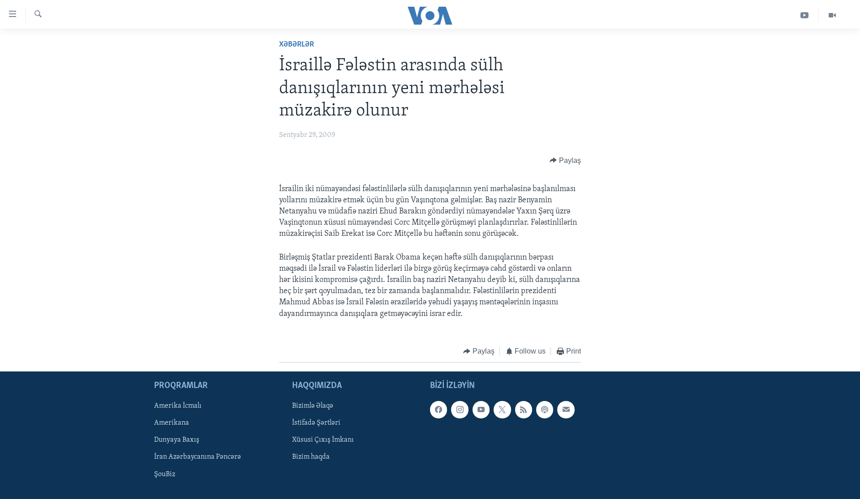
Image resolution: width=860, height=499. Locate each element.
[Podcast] (544, 409)
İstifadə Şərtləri (316, 423)
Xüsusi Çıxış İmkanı (323, 440)
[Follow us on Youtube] (481, 409)
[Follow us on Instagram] (459, 409)
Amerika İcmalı (178, 406)
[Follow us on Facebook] (438, 409)
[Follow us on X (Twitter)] (502, 409)
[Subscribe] (565, 409)
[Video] (832, 15)
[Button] (565, 160)
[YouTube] (805, 15)
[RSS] (523, 409)
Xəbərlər (296, 45)
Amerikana (171, 423)
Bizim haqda (311, 457)
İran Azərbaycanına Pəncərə (197, 457)
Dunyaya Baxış (176, 440)
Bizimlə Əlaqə (312, 406)
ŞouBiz (164, 474)
